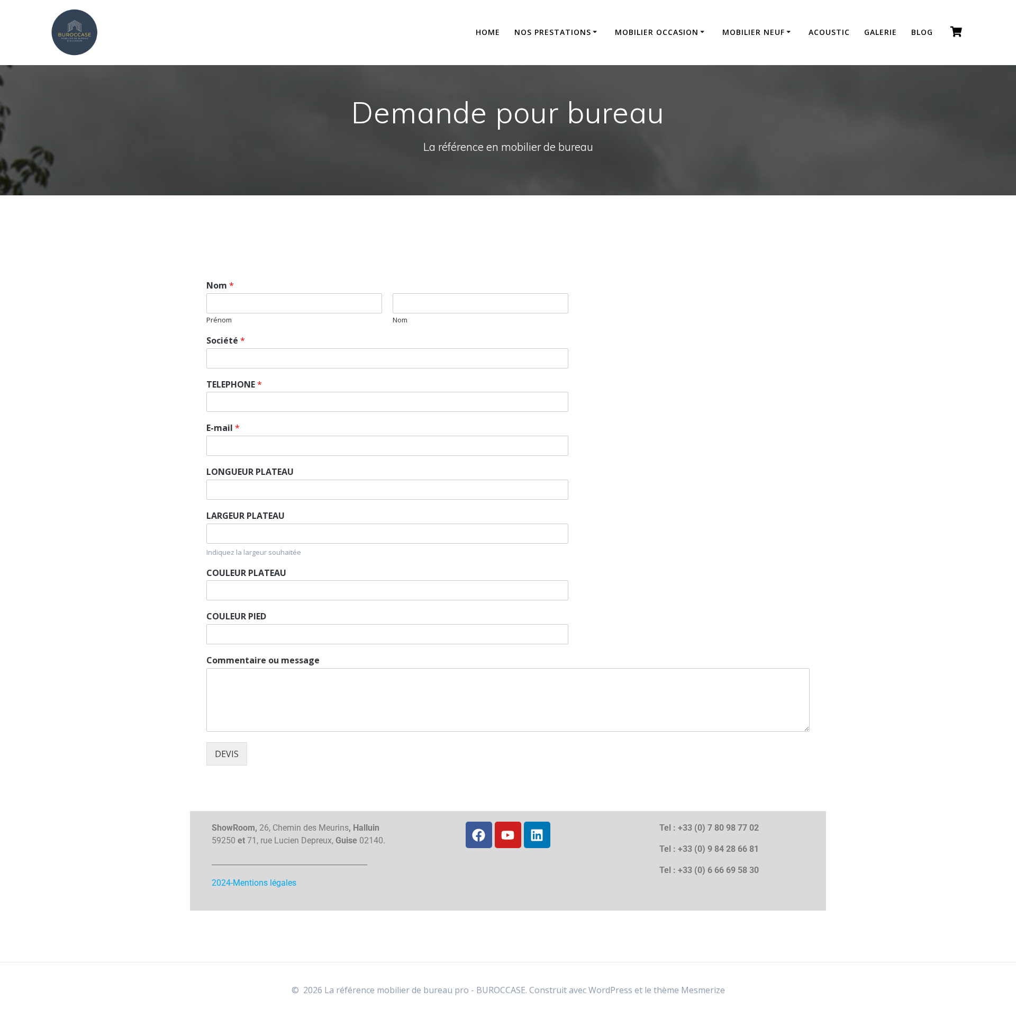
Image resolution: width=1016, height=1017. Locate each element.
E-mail (223, 428)
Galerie (880, 32)
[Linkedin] (537, 835)
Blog (922, 32)
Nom (220, 285)
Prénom (219, 320)
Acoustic (829, 32)
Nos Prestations (552, 32)
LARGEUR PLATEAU (245, 515)
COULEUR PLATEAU (246, 573)
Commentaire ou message (263, 660)
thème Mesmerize (689, 990)
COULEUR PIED (236, 616)
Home (488, 32)
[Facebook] (479, 835)
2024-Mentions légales (254, 883)
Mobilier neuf (753, 32)
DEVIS (227, 754)
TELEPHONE (234, 384)
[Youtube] (508, 835)
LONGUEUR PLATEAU (250, 472)
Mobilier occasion (656, 32)
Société (225, 340)
